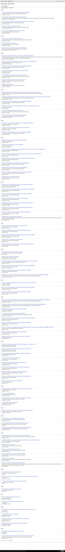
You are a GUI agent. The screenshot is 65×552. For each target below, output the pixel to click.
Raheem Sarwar (22, 76)
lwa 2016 (3, 338)
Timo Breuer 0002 (4, 56)
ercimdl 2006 (4, 525)
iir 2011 (3, 425)
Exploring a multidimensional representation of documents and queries (13, 453)
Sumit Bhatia (13, 217)
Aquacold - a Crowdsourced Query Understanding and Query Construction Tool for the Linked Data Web (19, 282)
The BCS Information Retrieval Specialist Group (9, 402)
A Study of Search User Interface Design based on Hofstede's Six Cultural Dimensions (16, 127)
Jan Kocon (21, 18)
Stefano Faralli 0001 (44, 217)
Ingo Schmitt (14, 428)
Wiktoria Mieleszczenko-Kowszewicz (14, 18)
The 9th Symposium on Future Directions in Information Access (12, 239)
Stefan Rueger (22, 465)
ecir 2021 (3, 169)
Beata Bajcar (26, 18)
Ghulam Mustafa (4, 337)
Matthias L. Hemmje (21, 22)
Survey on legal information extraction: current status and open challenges (14, 47)
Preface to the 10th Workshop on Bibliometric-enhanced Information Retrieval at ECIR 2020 (17, 193)
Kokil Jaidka (29, 275)
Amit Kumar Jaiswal (5, 44)
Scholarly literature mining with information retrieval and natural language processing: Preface (17, 184)
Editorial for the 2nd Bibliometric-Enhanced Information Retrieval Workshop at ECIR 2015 (16, 376)
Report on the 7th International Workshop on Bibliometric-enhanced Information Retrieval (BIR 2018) (18, 265)
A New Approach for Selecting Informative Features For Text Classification (14, 362)
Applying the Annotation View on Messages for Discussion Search (13, 531)
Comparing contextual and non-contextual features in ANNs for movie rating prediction (16, 336)
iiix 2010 (3, 437)
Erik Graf (3, 445)
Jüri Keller (55, 56)
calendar (9, 1)
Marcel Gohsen (42, 56)
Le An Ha (12, 62)
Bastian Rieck (30, 93)
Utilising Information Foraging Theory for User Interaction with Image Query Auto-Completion (17, 207)
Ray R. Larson (9, 498)
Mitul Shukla (26, 314)
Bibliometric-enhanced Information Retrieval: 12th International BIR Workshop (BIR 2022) (16, 132)
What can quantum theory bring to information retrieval (11, 449)
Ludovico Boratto (17, 217)
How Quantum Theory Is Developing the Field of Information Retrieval (13, 462)
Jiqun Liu (58, 56)
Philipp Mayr (15, 226)
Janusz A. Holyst (36, 18)
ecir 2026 (3, 14)
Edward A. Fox (9, 93)
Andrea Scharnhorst (14, 372)
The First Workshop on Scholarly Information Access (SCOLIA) (12, 38)
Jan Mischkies (9, 27)
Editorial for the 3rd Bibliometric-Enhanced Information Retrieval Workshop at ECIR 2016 (16, 322)
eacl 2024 (3, 77)
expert (3, 19)
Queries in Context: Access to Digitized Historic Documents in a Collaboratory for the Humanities (18, 535)
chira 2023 (3, 125)
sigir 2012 (3, 412)
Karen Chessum (4, 124)
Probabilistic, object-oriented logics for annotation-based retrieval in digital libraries (15, 518)
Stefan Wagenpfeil (9, 22)
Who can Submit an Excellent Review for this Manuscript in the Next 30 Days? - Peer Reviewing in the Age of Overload (21, 92)
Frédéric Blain (18, 76)
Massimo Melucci (15, 150)
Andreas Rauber (9, 441)
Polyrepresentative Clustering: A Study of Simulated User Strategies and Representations (16, 353)
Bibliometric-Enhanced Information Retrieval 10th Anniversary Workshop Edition (15, 198)
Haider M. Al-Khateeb (10, 314)
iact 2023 (3, 108)
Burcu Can (20, 62)
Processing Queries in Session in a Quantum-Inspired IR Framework (13, 418)
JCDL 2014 (3, 400)
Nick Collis (3, 283)
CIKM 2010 (3, 451)
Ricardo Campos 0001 (30, 217)
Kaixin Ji (46, 56)
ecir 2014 (3, 395)
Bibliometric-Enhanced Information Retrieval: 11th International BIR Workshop (14, 167)
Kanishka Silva (4, 76)
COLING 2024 (4, 63)
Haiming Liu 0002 (11, 44)
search (12, 1)
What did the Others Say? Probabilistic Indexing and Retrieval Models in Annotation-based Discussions (19, 509)
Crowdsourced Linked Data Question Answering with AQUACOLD (12, 144)
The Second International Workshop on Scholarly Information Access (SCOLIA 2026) (15, 12)
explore (5, 1)
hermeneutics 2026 (5, 99)
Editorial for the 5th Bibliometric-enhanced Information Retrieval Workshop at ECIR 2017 (16, 291)
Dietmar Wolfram (38, 275)
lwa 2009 (3, 474)
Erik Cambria (52, 18)
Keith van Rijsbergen (22, 419)
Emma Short (30, 314)
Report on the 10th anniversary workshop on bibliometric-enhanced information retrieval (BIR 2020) (18, 189)
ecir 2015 (3, 355)
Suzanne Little (8, 217)
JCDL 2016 (3, 306)
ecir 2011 (3, 420)
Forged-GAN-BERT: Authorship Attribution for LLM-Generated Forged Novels (14, 75)
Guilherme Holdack (11, 262)
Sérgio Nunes (4, 217)
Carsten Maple (14, 359)
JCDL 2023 (3, 94)
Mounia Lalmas (16, 419)
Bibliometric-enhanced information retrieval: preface (10, 256)
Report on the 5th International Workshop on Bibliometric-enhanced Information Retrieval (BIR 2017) (18, 287)
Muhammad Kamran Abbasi (6, 345)
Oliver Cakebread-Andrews (6, 62)
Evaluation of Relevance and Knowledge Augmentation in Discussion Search (14, 523)
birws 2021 (3, 174)
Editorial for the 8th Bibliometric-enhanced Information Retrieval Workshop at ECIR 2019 (16, 230)
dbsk (2, 311)
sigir (2, 59)
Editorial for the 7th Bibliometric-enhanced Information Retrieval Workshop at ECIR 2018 (16, 270)
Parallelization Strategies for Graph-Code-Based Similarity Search (12, 110)
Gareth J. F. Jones (51, 56)
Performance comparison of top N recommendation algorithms (12, 380)
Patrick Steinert (4, 22)
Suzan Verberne (21, 39)
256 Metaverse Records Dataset (7, 84)
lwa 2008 (3, 491)
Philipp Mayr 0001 (18, 13)
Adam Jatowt (54, 217)
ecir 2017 (3, 294)
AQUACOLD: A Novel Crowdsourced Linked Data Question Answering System (14, 140)
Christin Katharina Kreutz (11, 13)
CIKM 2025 (3, 45)
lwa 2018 (3, 263)
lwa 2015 (3, 364)
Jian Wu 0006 (40, 93)
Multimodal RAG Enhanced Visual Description (9, 43)
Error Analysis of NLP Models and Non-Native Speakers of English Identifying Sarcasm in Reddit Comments (19, 61)
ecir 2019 (3, 232)
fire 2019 (3, 246)
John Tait (13, 403)
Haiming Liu (9, 128)
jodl (2, 442)
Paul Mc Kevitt (15, 111)
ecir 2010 (3, 460)
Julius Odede (4, 71)
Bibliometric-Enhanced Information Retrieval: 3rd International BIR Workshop (14, 331)
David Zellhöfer (4, 428)
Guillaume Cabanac (24, 13)
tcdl (2, 511)
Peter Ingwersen (26, 436)
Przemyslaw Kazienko (5, 18)
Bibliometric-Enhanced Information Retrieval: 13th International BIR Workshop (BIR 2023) (16, 101)
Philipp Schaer (27, 56)
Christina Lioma (8, 411)
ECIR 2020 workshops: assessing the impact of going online (12, 216)
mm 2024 (3, 86)
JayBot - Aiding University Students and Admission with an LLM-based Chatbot (15, 70)
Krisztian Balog (22, 56)
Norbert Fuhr (18, 56)
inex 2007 (3, 516)
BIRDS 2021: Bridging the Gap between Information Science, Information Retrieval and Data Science (18, 158)
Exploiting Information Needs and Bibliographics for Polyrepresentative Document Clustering (17, 388)
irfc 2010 (3, 446)
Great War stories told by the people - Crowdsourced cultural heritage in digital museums (16, 397)
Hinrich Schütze (19, 411)
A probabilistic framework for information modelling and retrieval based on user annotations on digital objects (20, 476)
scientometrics (4, 258)
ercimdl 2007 (4, 503)
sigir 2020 (3, 205)
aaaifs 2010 (4, 466)
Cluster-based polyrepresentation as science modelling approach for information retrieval (16, 348)
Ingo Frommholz (4, 13)
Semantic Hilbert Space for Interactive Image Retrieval (10, 176)
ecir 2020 (3, 200)
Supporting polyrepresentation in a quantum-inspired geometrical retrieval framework (16, 435)
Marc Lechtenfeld (10, 490)
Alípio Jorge (58, 217)
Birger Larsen (4, 411)
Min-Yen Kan (33, 275)
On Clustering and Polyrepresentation (8, 393)
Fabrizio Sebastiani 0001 (16, 441)
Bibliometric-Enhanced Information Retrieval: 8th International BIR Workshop (14, 225)
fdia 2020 (3, 241)
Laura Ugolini (27, 76)
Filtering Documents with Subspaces (8, 458)
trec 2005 (3, 533)
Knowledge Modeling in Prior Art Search (8, 444)
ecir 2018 (3, 272)
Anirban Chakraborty (10, 31)
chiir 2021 (3, 142)
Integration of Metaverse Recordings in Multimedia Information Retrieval (13, 79)
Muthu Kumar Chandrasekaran (22, 275)
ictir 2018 (3, 254)
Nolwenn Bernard (32, 56)
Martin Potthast (16, 314)
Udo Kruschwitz (9, 403)
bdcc (2, 23)
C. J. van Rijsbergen (10, 482)
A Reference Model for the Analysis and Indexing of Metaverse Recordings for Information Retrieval (18, 21)
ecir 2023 (3, 103)
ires (2, 28)
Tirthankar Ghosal (35, 93)
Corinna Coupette (25, 93)
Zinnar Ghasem (21, 314)
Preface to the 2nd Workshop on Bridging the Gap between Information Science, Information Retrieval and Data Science (21, 153)
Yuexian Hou (12, 465)
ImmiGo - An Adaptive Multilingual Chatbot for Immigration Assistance (13, 30)
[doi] (8, 14)
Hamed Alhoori (4, 93)
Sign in (2, 540)
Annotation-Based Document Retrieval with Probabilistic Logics (12, 501)
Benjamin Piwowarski (10, 419)
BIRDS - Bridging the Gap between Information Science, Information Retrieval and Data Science (17, 202)
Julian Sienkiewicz (30, 18)
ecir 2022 (3, 134)
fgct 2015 (3, 360)
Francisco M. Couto (37, 217)
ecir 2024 (3, 68)
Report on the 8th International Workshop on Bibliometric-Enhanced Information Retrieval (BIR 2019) (18, 234)
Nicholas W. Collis (4, 141)
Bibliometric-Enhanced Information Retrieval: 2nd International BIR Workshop (14, 371)
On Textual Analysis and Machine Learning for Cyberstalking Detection (13, 313)
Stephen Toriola (4, 31)
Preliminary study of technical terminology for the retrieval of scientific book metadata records (17, 410)
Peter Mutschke (20, 372)
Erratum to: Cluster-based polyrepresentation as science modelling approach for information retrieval (18, 344)
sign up (6, 540)
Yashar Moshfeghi (15, 240)
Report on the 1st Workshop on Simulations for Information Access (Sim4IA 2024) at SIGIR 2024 (17, 55)
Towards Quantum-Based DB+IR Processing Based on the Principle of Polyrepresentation (16, 427)
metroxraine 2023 (4, 117)
